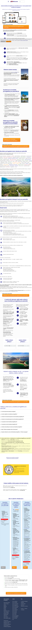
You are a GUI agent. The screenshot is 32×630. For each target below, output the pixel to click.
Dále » (3, 567)
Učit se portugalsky (15, 615)
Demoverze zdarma (7, 602)
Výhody (5, 609)
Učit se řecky (14, 613)
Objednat (5, 606)
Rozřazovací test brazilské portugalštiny (12, 457)
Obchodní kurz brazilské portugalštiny (12, 458)
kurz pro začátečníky (15, 72)
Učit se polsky (14, 612)
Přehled (5, 607)
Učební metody (6, 603)
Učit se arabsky (14, 602)
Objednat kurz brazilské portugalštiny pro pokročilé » (14, 27)
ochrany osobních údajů (24, 40)
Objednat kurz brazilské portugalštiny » (16, 593)
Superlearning (6, 614)
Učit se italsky (14, 608)
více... (13, 619)
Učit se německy (15, 609)
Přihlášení (22, 602)
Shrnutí (5, 608)
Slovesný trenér (6, 613)
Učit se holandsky (15, 607)
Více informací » (26, 536)
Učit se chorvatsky (15, 603)
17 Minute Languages (24, 601)
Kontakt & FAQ (23, 603)
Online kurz (5, 615)
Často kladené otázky (7, 618)
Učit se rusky (14, 614)
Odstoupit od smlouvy (24, 606)
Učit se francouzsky (15, 606)
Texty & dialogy (6, 612)
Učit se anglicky (14, 601)
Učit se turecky (14, 618)
